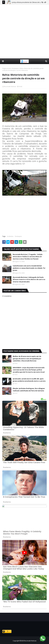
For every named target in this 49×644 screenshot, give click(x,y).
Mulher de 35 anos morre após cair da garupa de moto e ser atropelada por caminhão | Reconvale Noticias (27, 358)
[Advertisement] (24, 31)
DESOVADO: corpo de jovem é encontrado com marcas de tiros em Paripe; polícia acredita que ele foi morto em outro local (29, 370)
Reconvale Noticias (10, 86)
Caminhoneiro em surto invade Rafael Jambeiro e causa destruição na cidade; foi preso (29, 268)
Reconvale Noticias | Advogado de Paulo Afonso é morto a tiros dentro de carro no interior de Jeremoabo (29, 279)
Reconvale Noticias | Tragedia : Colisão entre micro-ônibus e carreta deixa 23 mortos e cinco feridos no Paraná (28, 256)
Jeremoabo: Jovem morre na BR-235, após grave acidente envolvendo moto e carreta (29, 380)
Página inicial (6, 68)
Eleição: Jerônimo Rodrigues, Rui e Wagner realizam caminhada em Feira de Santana (29, 389)
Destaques (15, 68)
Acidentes (10, 236)
